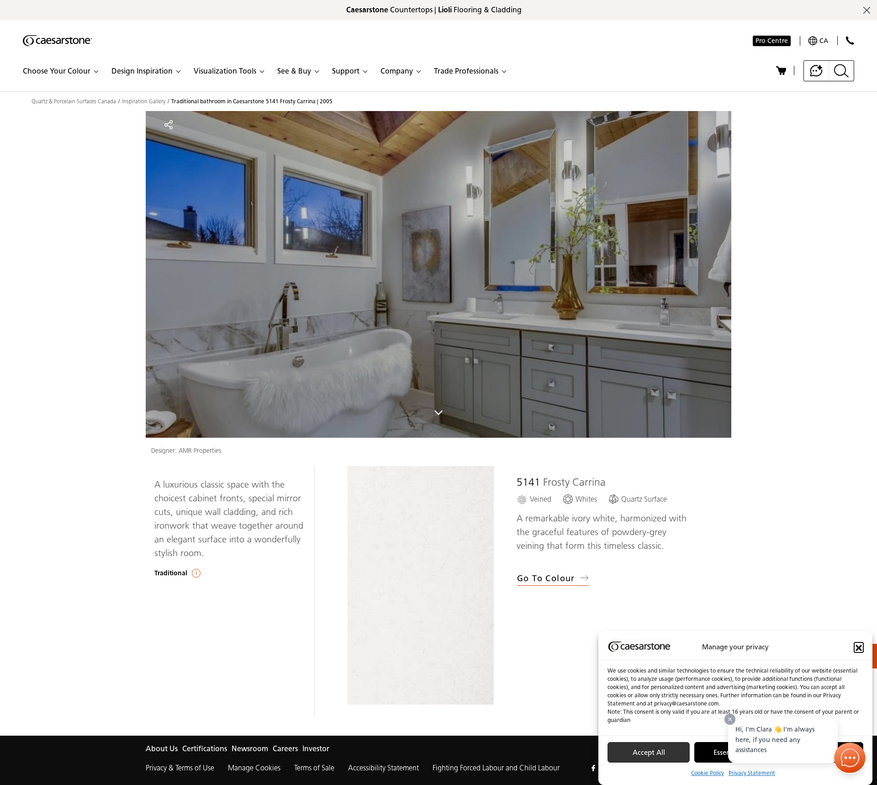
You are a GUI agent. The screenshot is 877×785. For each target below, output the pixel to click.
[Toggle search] (841, 71)
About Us (162, 748)
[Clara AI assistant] (816, 71)
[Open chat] (850, 758)
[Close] (729, 719)
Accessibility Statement (383, 768)
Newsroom (250, 748)
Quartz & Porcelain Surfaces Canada (74, 101)
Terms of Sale (314, 768)
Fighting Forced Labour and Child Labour (496, 768)
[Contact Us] (849, 40)
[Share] (168, 124)
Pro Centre (771, 41)
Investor (315, 748)
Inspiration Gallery (143, 101)
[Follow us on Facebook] (593, 768)
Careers (285, 748)
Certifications (204, 748)
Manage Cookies (254, 768)
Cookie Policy (707, 772)
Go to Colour (546, 578)
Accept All (649, 752)
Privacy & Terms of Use (180, 768)
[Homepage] (57, 41)
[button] (858, 647)
